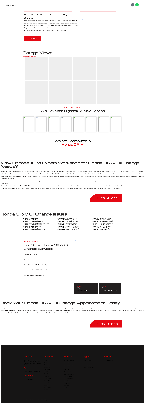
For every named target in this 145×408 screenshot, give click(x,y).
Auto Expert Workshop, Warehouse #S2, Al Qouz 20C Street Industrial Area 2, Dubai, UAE (32, 362)
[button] (46, 254)
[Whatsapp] (137, 4)
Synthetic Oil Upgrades (30, 254)
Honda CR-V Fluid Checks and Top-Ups (35, 265)
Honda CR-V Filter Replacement (33, 259)
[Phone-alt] (132, 4)
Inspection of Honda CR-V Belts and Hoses (36, 270)
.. (53, 400)
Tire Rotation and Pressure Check (34, 275)
